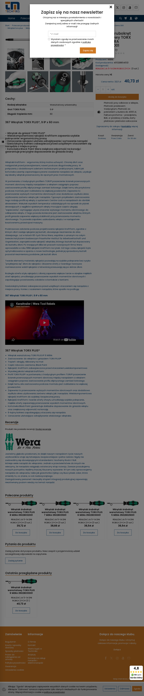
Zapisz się (88, 50)
